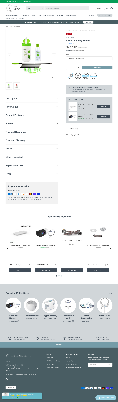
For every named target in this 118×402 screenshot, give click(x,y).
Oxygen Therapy (50, 315)
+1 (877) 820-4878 (17, 365)
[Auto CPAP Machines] (13, 305)
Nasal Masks (104, 315)
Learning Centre (10, 18)
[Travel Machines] (31, 305)
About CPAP (50, 357)
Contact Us (69, 361)
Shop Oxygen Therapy (29, 15)
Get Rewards (50, 364)
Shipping (68, 50)
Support (91, 15)
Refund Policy (32, 374)
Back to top (59, 344)
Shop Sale (60, 15)
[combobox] (57, 8)
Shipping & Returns (72, 364)
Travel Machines (32, 315)
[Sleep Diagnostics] (86, 305)
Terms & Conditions (21, 374)
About (21, 18)
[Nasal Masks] (104, 305)
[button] (111, 8)
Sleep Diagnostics (86, 316)
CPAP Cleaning (70, 37)
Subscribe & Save (71, 15)
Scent (67, 54)
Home (7, 26)
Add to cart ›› (97, 67)
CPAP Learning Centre (53, 361)
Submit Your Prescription (73, 367)
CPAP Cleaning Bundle (15, 26)
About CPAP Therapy (52, 367)
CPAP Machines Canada (14, 395)
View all (110, 293)
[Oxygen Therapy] (50, 305)
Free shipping (76, 89)
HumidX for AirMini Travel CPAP (18, 400)
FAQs (68, 357)
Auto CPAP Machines (13, 316)
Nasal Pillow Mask (68, 316)
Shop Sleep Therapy (12, 15)
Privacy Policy (10, 374)
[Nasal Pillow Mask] (68, 305)
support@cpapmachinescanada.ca (20, 367)
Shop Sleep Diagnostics (46, 15)
